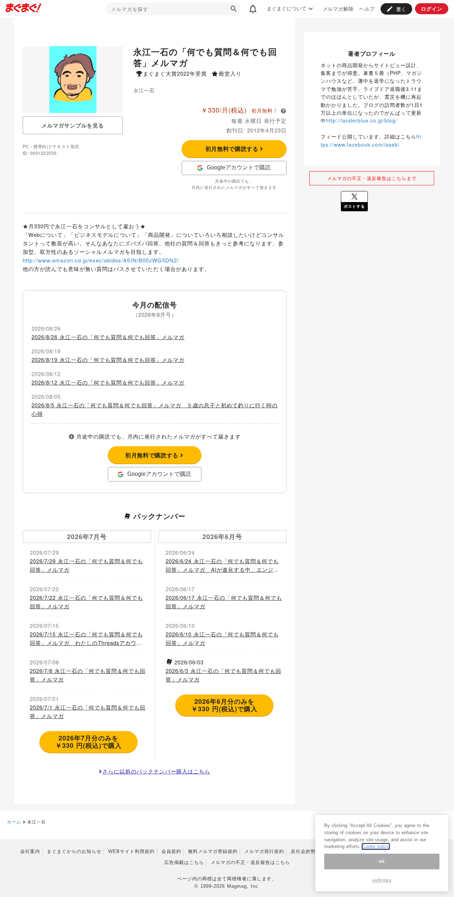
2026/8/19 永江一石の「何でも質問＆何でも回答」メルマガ (108, 359)
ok (381, 861)
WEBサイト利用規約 (131, 851)
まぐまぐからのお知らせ (74, 851)
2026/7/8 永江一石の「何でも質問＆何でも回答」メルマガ (87, 675)
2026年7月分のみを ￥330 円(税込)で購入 (88, 741)
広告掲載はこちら (184, 862)
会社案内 (30, 851)
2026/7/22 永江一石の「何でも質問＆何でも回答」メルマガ (86, 602)
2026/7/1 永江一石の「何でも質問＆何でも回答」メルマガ (87, 711)
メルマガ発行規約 (264, 851)
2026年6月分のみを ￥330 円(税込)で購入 (224, 705)
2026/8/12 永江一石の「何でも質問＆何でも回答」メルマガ (108, 382)
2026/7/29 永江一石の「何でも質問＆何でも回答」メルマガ (86, 565)
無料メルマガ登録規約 (213, 851)
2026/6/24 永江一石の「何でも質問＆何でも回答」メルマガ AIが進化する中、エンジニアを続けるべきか (222, 565)
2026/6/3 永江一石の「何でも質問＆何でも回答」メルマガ (223, 675)
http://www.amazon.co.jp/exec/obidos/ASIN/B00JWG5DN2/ (101, 260)
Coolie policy (375, 846)
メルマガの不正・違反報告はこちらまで (371, 178)
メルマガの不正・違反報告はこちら (250, 862)
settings (381, 880)
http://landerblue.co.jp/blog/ (361, 120)
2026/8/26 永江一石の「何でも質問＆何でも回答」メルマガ (108, 337)
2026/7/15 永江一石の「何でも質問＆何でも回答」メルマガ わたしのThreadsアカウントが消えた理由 (86, 638)
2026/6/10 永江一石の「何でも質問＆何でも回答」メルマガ (222, 638)
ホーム (14, 822)
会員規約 (171, 851)
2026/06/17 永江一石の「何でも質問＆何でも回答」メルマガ (224, 602)
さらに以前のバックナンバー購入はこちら (156, 771)
